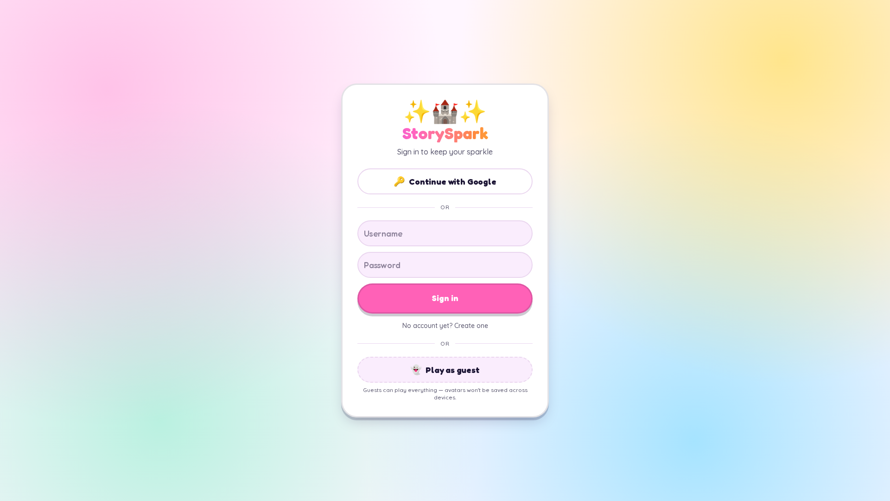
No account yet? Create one (445, 325)
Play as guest (445, 369)
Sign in (445, 298)
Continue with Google (445, 181)
